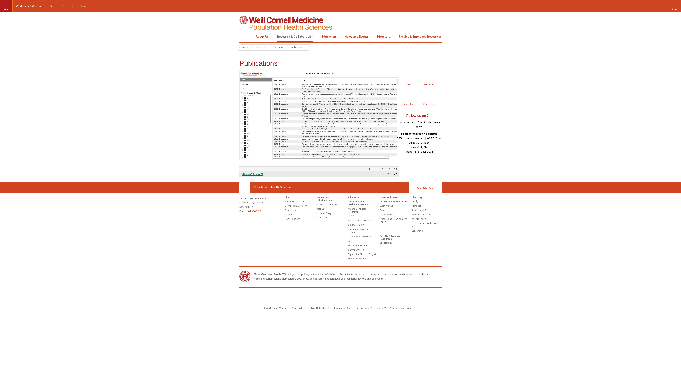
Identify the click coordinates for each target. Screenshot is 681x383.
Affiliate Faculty (419, 218)
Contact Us (425, 187)
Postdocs (416, 205)
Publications (322, 217)
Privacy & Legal (299, 308)
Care (52, 6)
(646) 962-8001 (255, 211)
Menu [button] (6, 9)
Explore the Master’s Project (362, 254)
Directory (383, 36)
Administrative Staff (421, 214)
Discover (68, 6)
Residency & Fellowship (360, 236)
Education (329, 36)
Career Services (356, 249)
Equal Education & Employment (326, 308)
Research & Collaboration (295, 36)
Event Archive (386, 205)
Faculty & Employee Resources (420, 36)
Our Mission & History (296, 205)
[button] (675, 6)
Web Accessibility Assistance (398, 308)
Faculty (415, 201)
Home (243, 36)
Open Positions (292, 218)
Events (383, 210)
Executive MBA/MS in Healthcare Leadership (359, 203)
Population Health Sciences (273, 187)
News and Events (356, 36)
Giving (363, 308)
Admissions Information (360, 220)
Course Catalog (356, 224)
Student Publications (358, 245)
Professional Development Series (393, 220)
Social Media (386, 242)
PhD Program (355, 216)
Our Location (244, 187)
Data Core (321, 208)
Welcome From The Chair (297, 201)
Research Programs (326, 213)
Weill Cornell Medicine (29, 6)
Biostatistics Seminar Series (393, 201)
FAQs (350, 241)
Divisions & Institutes (326, 204)
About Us (262, 36)
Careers (351, 308)
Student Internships (357, 258)
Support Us (290, 214)
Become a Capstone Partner (358, 231)
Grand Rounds (387, 214)
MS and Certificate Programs (357, 210)
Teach (84, 6)
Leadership (417, 230)
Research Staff (419, 210)
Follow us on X (417, 116)
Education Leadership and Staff (425, 225)
